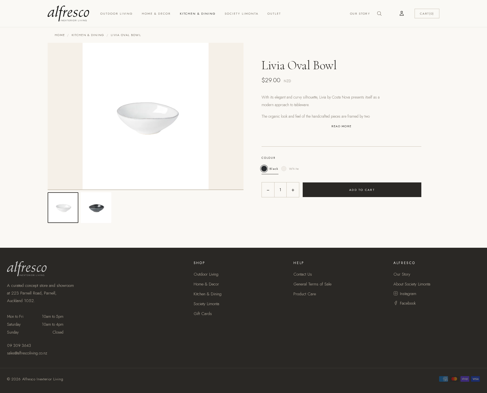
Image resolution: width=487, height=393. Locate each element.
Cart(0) (427, 13)
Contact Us (302, 274)
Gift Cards (203, 314)
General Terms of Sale (312, 284)
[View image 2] (96, 207)
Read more (341, 126)
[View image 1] (63, 207)
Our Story (360, 13)
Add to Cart (362, 189)
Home (60, 35)
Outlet (274, 13)
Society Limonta (241, 13)
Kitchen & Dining (198, 13)
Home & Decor (156, 13)
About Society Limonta (411, 284)
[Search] (379, 13)
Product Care (304, 294)
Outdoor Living (116, 13)
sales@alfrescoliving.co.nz (27, 353)
